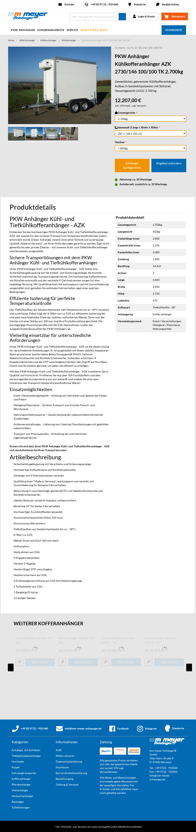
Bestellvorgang (64, 778)
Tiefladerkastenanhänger (26, 755)
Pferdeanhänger (21, 784)
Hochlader (18, 761)
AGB (58, 750)
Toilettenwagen (21, 807)
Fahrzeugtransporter (24, 773)
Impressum (62, 767)
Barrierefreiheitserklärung (71, 773)
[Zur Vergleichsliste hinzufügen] (19, 662)
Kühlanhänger (69, 40)
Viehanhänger (20, 790)
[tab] (36, 207)
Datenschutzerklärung (69, 761)
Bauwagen (18, 801)
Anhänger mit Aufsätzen (26, 750)
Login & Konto (146, 16)
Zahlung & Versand (67, 784)
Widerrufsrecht (65, 755)
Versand (141, 105)
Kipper (16, 767)
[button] (34, 134)
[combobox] (98, 16)
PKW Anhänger (27, 40)
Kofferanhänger (48, 40)
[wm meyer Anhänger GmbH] (36, 17)
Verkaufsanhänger (22, 796)
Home (11, 40)
